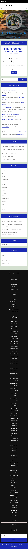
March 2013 (14, 435)
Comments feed (5, 260)
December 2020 (14, 366)
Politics (3, 196)
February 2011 (14, 492)
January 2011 (14, 495)
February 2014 (14, 410)
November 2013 (14, 415)
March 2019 (14, 376)
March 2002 (14, 515)
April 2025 (14, 326)
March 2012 (14, 460)
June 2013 (14, 428)
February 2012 (14, 463)
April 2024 (14, 336)
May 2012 (14, 455)
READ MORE (14, 73)
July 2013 (14, 425)
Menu (5, 1)
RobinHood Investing (7, 119)
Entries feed (5, 258)
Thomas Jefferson (6, 207)
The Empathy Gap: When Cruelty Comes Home (13, 146)
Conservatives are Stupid (16, 221)
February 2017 (14, 378)
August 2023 (14, 351)
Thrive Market (22, 131)
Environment (5, 179)
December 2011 (14, 468)
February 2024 (14, 338)
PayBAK (4, 190)
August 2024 (14, 333)
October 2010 (14, 502)
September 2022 (14, 356)
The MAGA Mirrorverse (7, 156)
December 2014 (14, 398)
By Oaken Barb (14, 33)
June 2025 (14, 323)
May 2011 (14, 485)
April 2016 (14, 385)
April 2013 (14, 433)
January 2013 (14, 440)
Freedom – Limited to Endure (9, 159)
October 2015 (14, 390)
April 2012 (14, 458)
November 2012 (14, 445)
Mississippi (4, 187)
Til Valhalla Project (7, 107)
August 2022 (14, 358)
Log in (3, 255)
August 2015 (14, 393)
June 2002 (14, 510)
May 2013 (14, 430)
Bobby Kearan (5, 221)
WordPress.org (5, 263)
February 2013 (14, 438)
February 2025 (14, 331)
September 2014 (14, 400)
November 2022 (14, 353)
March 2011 (14, 490)
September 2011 (14, 475)
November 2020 (14, 368)
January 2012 (14, 465)
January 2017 (14, 381)
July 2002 (14, 507)
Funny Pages (20, 134)
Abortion (4, 171)
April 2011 (14, 487)
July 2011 (14, 480)
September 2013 (14, 420)
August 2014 (14, 403)
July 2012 (14, 450)
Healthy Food (5, 184)
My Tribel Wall (5, 127)
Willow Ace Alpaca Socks (8, 122)
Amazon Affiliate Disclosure (9, 90)
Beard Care (4, 173)
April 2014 (14, 408)
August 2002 (14, 505)
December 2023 (14, 341)
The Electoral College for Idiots (14, 51)
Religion (4, 201)
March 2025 (14, 328)
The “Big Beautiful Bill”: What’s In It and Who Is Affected (13, 150)
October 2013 (14, 418)
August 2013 (14, 423)
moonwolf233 (5, 226)
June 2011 (14, 482)
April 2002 (14, 512)
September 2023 (14, 348)
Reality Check (5, 198)
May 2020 (14, 371)
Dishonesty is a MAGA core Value (10, 153)
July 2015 (14, 395)
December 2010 (14, 497)
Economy (4, 176)
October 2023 (14, 346)
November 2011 (14, 470)
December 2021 (14, 361)
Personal (4, 193)
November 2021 (14, 363)
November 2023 (14, 343)
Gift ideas (4, 182)
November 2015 (14, 388)
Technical (4, 204)
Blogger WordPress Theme (8, 544)
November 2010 (14, 500)
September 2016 (14, 383)
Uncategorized (5, 209)
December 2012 (14, 443)
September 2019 (14, 373)
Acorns (4, 95)
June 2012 (14, 453)
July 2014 (14, 405)
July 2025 (14, 321)
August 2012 (14, 448)
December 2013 (14, 413)
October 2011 (14, 473)
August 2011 (14, 477)
